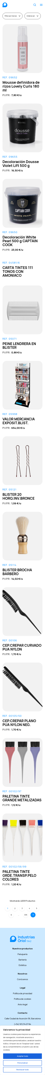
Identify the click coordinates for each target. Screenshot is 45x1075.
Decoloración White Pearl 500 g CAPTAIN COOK (20, 241)
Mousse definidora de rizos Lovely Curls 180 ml (21, 86)
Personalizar (22, 1063)
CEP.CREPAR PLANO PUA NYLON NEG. (19, 722)
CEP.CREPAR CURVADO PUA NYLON (21, 647)
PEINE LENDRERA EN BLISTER (19, 345)
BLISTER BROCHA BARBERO (17, 571)
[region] (22, 1050)
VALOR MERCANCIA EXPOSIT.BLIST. (18, 421)
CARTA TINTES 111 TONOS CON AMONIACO (17, 271)
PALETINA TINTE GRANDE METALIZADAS (22, 798)
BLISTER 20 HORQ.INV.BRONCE (18, 496)
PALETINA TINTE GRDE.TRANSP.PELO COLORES (19, 875)
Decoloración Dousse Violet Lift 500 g (20, 163)
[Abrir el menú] (41, 5)
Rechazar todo (22, 1069)
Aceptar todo (22, 1056)
